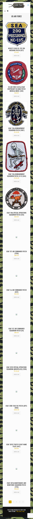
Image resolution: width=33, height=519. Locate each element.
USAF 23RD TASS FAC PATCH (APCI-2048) (16, 407)
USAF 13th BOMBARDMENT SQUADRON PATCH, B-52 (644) (16, 175)
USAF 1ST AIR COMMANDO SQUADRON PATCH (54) (16, 329)
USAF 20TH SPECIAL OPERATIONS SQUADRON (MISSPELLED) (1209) (16, 368)
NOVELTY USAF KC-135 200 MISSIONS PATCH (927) (16, 49)
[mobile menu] (28, 5)
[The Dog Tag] (16, 5)
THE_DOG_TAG (20, 511)
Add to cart (16, 55)
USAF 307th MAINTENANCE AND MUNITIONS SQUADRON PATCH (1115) (16, 485)
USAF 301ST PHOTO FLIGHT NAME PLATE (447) (16, 445)
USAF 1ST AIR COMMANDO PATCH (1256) (16, 252)
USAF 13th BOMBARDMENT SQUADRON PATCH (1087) (16, 129)
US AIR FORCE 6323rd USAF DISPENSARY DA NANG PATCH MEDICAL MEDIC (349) (16, 89)
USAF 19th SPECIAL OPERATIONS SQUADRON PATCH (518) (16, 213)
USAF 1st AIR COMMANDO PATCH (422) (16, 291)
